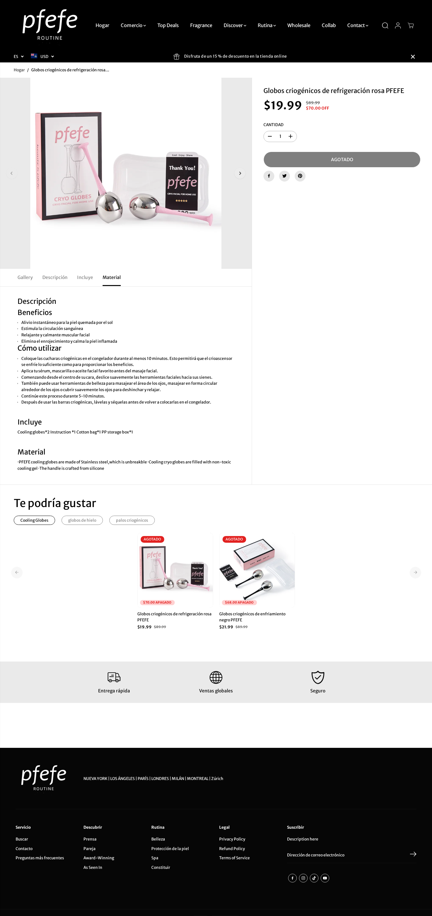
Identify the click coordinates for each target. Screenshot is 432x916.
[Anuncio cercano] (412, 56)
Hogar (102, 25)
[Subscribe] (413, 855)
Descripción (55, 277)
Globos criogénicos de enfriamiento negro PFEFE (252, 617)
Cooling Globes (34, 520)
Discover (234, 25)
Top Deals (168, 25)
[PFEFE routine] (51, 25)
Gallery (25, 277)
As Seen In (92, 867)
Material (112, 277)
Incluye (85, 277)
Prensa (90, 839)
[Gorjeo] (284, 175)
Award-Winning (98, 857)
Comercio (132, 25)
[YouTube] (325, 878)
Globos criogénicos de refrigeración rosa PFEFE (174, 617)
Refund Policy (232, 848)
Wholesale (298, 25)
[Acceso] (398, 25)
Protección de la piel (170, 848)
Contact (356, 25)
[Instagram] (303, 878)
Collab (329, 25)
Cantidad (273, 124)
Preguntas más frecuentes (40, 857)
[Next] (239, 173)
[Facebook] (268, 175)
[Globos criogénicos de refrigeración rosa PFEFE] (175, 570)
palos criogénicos (132, 520)
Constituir (160, 867)
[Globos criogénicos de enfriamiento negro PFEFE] (257, 570)
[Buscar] (385, 25)
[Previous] (11, 173)
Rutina (265, 25)
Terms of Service (234, 857)
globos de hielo (82, 520)
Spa (154, 857)
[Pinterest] (300, 175)
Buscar (22, 839)
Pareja (89, 848)
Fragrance (201, 25)
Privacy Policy (232, 839)
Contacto (24, 848)
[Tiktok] (314, 878)
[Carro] (410, 25)
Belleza (158, 839)
